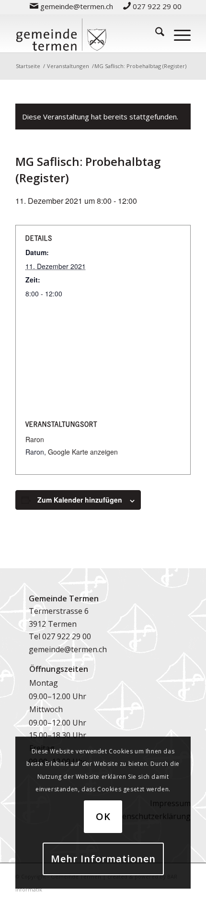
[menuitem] (71, 6)
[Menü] (177, 33)
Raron (34, 439)
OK (103, 816)
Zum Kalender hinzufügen (79, 499)
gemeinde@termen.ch (68, 649)
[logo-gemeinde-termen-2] (85, 33)
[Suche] (155, 33)
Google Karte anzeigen (83, 452)
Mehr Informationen (103, 858)
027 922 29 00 (66, 636)
